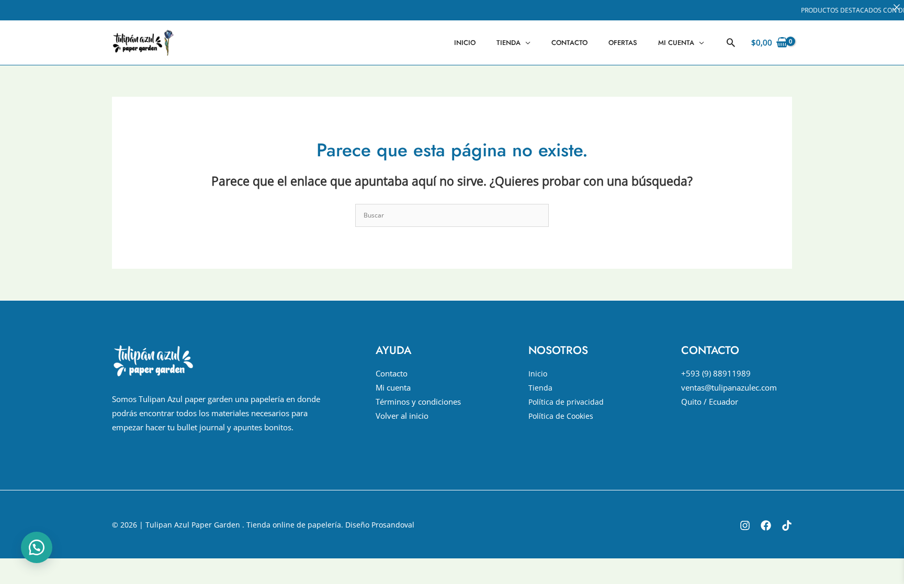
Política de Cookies (560, 416)
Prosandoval (392, 525)
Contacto (569, 43)
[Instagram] (745, 525)
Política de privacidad (566, 402)
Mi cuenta (676, 43)
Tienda (508, 43)
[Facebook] (766, 525)
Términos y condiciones (418, 401)
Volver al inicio (402, 415)
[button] (731, 42)
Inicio (465, 43)
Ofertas (622, 43)
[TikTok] (787, 525)
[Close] (896, 7)
